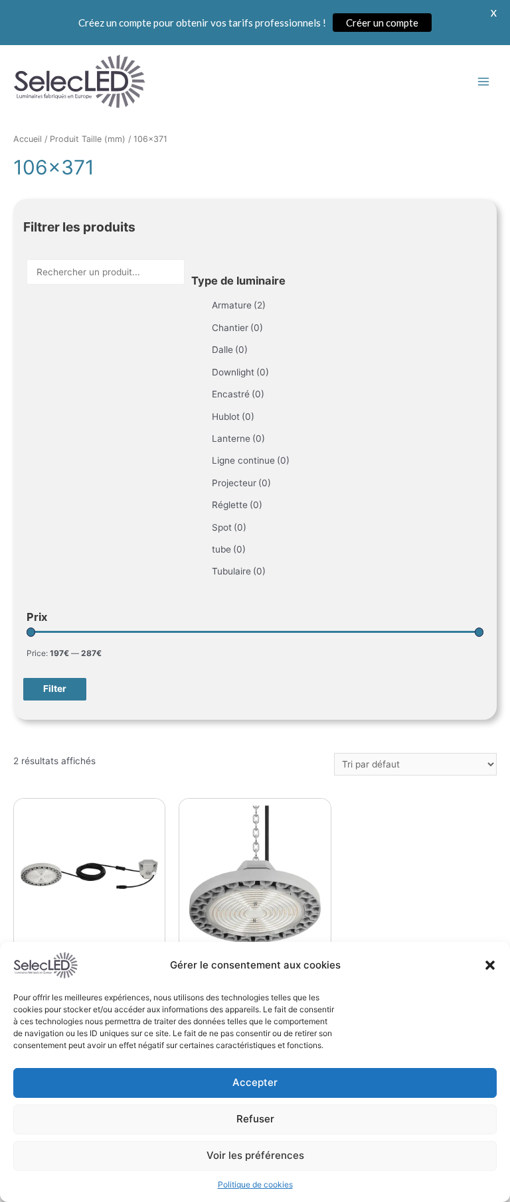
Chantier (237, 327)
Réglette (237, 505)
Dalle (230, 349)
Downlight (240, 372)
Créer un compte (382, 23)
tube (229, 549)
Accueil (27, 139)
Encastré (238, 394)
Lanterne (238, 438)
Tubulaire (239, 571)
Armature (239, 305)
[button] (490, 965)
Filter (54, 688)
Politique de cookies (255, 1184)
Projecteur (241, 483)
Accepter (255, 1082)
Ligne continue (251, 460)
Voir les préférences (255, 1155)
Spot (229, 527)
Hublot (233, 416)
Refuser (255, 1118)
